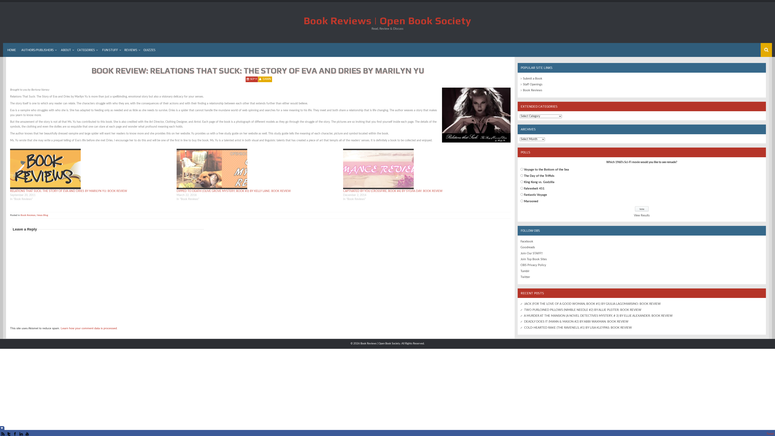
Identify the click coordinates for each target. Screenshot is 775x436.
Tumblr (525, 271)
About (66, 50)
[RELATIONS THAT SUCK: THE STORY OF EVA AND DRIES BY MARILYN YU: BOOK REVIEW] (91, 169)
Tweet (770, 434)
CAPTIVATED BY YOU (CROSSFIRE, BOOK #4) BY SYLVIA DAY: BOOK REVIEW (393, 191)
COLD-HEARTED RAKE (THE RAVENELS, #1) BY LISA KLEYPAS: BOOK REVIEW (578, 327)
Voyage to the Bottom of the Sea (546, 169)
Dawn (267, 79)
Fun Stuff (110, 50)
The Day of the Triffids (539, 175)
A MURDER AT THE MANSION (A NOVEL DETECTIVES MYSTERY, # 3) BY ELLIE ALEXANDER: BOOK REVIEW (598, 315)
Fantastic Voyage (535, 194)
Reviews (130, 50)
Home (11, 50)
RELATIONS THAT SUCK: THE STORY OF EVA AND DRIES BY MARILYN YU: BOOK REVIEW (68, 191)
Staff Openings (532, 84)
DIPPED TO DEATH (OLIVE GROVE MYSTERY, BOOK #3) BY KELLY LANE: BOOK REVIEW (234, 191)
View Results (642, 215)
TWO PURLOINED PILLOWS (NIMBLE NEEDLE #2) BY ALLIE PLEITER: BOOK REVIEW (582, 309)
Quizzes (149, 50)
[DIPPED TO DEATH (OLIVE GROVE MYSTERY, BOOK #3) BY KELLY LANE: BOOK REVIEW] (258, 169)
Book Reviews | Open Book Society (387, 20)
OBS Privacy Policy (533, 265)
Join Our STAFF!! (532, 253)
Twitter (525, 277)
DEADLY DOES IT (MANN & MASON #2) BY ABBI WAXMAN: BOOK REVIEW (576, 321)
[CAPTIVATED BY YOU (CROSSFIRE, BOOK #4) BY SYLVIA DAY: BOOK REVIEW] (424, 169)
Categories (86, 50)
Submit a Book (532, 78)
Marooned (531, 201)
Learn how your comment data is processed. (89, 328)
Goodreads (528, 247)
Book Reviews (28, 215)
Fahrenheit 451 (534, 188)
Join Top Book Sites (534, 259)
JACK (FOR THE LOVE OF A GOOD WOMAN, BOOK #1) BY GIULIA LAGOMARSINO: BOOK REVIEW (592, 303)
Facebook (527, 241)
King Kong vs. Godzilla (539, 182)
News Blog (42, 215)
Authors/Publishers (37, 50)
